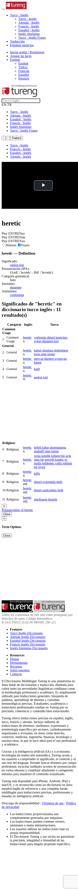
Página (14, 659)
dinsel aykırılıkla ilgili (48, 482)
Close (6, 514)
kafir (37, 369)
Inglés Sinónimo (29, 34)
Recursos (16, 666)
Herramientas (18, 662)
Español (23, 74)
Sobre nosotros (20, 670)
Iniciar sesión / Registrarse (27, 52)
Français (23, 71)
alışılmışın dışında (45, 499)
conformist (17, 295)
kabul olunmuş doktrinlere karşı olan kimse (51, 352)
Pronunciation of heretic (17, 510)
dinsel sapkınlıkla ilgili (48, 490)
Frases (25, 245)
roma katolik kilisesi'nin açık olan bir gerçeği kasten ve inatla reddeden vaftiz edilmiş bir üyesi (53, 461)
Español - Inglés (29, 30)
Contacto (16, 674)
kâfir (37, 473)
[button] (19, 15)
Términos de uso (53, 803)
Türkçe (23, 67)
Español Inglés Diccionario (28, 640)
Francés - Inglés (28, 26)
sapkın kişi (17, 265)
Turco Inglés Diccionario (26, 633)
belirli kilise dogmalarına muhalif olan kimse (50, 449)
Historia (11, 245)
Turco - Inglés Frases (32, 37)
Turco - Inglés (27, 19)
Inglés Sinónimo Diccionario (29, 648)
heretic (27, 337)
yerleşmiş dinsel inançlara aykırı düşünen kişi (50, 339)
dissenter (15, 287)
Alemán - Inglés (28, 22)
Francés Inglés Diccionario (27, 644)
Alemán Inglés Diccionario (27, 637)
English (23, 63)
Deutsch (23, 78)
